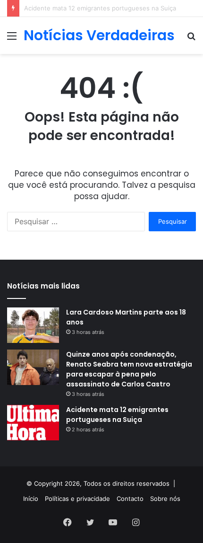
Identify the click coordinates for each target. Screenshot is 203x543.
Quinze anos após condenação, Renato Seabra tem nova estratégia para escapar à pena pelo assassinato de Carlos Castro (129, 369)
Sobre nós (165, 498)
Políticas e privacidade (77, 498)
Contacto (130, 498)
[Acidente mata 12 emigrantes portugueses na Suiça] (33, 422)
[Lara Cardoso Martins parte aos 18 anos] (33, 325)
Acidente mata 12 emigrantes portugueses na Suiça (117, 414)
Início (30, 498)
